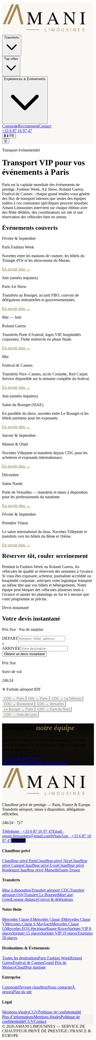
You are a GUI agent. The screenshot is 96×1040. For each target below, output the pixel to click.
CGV (33, 1012)
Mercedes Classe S (48, 919)
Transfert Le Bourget (41, 895)
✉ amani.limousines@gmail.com (26, 760)
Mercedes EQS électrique (25, 928)
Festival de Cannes (28, 962)
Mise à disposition (16, 890)
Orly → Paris (38, 698)
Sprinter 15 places (26, 933)
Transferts (11, 37)
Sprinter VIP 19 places (59, 933)
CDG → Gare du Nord (53, 709)
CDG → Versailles (50, 704)
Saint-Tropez (69, 870)
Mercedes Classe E (17, 919)
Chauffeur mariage (30, 967)
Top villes (11, 59)
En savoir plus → (16, 269)
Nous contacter (60, 987)
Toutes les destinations (20, 958)
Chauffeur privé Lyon (40, 865)
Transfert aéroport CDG (50, 890)
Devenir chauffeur (33, 987)
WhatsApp (59, 763)
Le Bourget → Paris (18, 709)
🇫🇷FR (9, 136)
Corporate (10, 126)
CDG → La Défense (66, 698)
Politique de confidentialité (59, 1012)
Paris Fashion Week (54, 958)
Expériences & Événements (25, 79)
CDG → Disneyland (18, 704)
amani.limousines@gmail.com (33, 833)
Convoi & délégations (55, 899)
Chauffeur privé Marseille (38, 870)
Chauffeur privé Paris (19, 861)
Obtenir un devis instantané (24, 654)
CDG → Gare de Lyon (20, 715)
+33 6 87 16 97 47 (17, 130)
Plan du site (22, 992)
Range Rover (57, 928)
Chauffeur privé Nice (54, 861)
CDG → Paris (14, 698)
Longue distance (24, 899)
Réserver (18, 840)
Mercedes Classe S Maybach (28, 924)
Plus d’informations (18, 1017)
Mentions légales (15, 1012)
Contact (45, 126)
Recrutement (28, 126)
